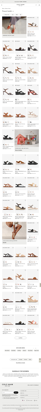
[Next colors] (11, 214)
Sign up (16, 392)
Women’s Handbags (18, 150)
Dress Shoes (30, 350)
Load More (20, 337)
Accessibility (4, 405)
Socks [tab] (30, 359)
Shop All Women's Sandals (20, 362)
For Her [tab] (25, 359)
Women (3, 8)
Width (17, 14)
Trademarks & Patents (33, 405)
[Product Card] (33, 23)
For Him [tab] (20, 359)
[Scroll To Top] (40, 361)
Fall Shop (19, 350)
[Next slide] (38, 1)
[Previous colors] (15, 55)
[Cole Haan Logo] (7, 385)
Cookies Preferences (25, 405)
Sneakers (24, 350)
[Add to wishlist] (37, 17)
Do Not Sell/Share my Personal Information (16, 405)
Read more (20, 377)
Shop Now (4, 242)
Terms (29, 405)
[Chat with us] (40, 359)
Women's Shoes (8, 8)
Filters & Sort (7, 14)
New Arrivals (7, 350)
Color (13, 14)
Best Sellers (13, 350)
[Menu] (1, 5)
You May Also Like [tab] (14, 359)
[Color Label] (29, 31)
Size (20, 14)
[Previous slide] (2, 1)
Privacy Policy (8, 405)
